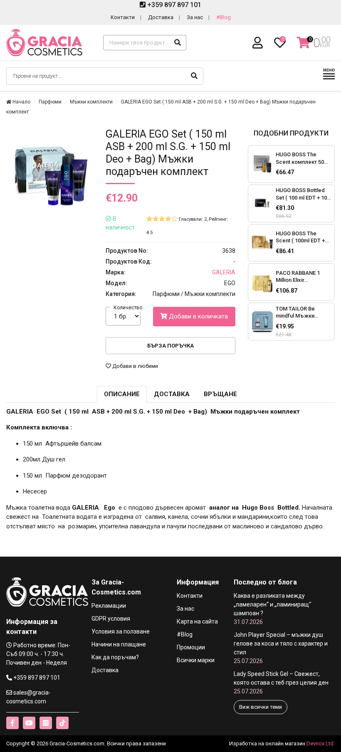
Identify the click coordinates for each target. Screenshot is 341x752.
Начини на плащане (118, 644)
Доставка (160, 17)
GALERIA (223, 272)
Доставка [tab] (172, 394)
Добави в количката (197, 316)
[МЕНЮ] (329, 78)
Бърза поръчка (170, 346)
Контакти (123, 17)
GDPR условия (110, 618)
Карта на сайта (197, 621)
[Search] (177, 42)
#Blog (223, 17)
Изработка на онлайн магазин (267, 743)
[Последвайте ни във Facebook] (12, 723)
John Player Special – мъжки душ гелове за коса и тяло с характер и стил (281, 647)
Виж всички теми (260, 707)
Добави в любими (134, 366)
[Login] (259, 43)
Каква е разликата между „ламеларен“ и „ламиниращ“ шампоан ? (272, 608)
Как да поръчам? (115, 657)
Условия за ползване (120, 631)
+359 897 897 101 (173, 5)
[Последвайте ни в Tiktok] (62, 723)
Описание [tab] (122, 394)
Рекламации (108, 605)
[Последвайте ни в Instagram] (46, 723)
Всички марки (196, 660)
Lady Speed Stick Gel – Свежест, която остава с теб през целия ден (281, 683)
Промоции (191, 647)
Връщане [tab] (220, 394)
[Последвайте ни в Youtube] (29, 723)
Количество (128, 308)
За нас (195, 17)
